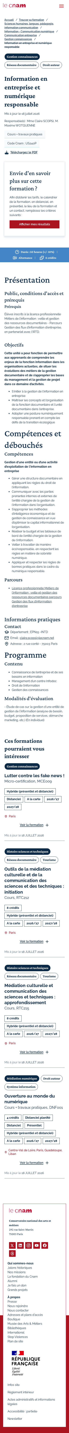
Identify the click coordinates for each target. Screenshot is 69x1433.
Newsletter (15, 1418)
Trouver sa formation (31, 19)
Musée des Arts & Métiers (25, 1323)
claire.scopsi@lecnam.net (37, 638)
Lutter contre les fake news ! (34, 775)
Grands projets (18, 1290)
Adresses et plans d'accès (25, 1315)
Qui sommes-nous (20, 1263)
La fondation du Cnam (23, 1276)
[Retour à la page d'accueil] (14, 5)
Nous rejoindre (18, 1306)
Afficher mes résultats (34, 224)
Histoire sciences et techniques (27, 851)
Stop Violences (18, 1337)
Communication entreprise (20, 35)
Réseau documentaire (21, 65)
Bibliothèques (17, 1328)
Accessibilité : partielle (22, 1411)
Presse (12, 1301)
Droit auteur (51, 65)
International (16, 1332)
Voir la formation (31, 825)
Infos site (14, 1385)
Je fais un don (17, 1285)
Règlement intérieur (21, 1392)
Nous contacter (18, 1310)
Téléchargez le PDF (24, 152)
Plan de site (15, 1341)
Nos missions (17, 1272)
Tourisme (49, 860)
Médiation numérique (22, 1078)
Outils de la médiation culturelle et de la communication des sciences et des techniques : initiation (34, 880)
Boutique (14, 1319)
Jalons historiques (20, 1268)
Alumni (12, 1281)
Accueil (9, 19)
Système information (21, 1087)
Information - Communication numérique (29, 31)
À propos (14, 1297)
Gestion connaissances (18, 39)
